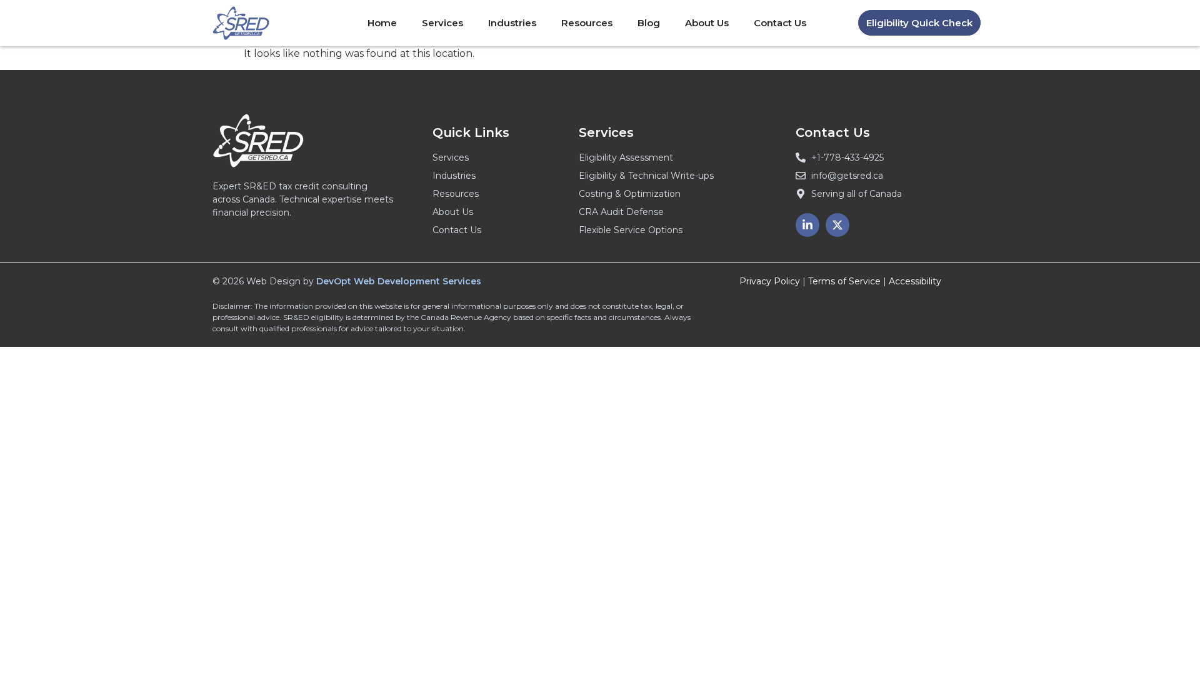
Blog (649, 23)
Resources (586, 23)
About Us (707, 23)
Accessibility (915, 281)
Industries (512, 23)
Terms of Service (844, 281)
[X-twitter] (837, 225)
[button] (919, 23)
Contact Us (780, 23)
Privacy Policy (769, 281)
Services (442, 23)
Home (382, 23)
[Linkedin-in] (807, 225)
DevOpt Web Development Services (398, 281)
